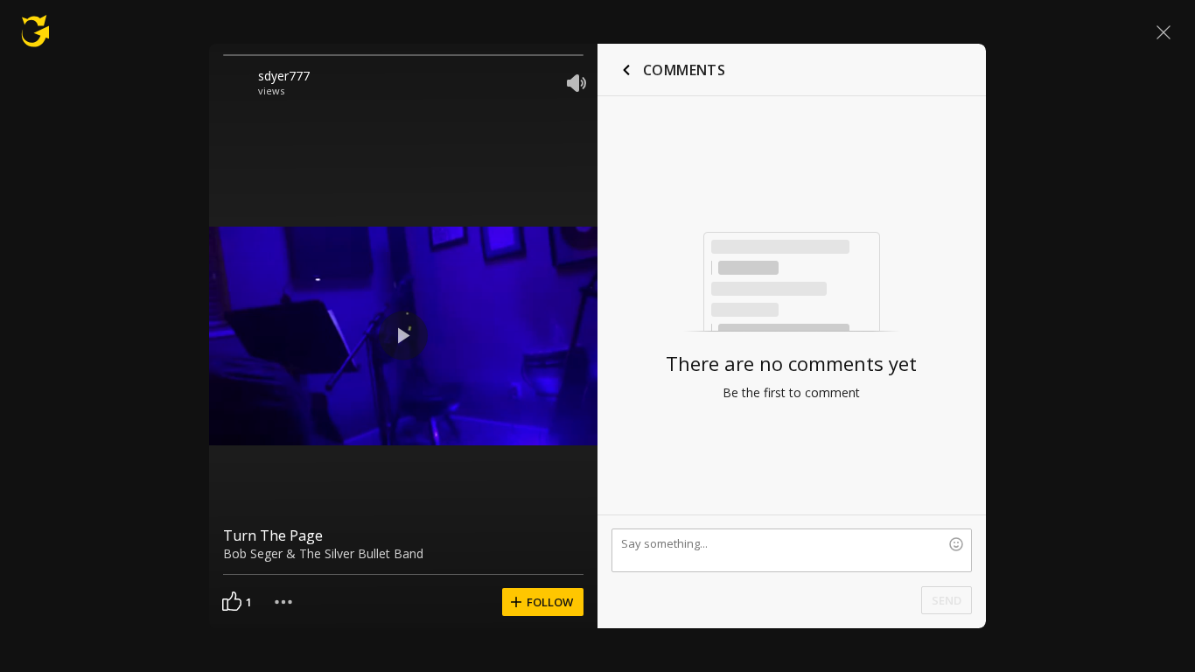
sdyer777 (284, 75)
